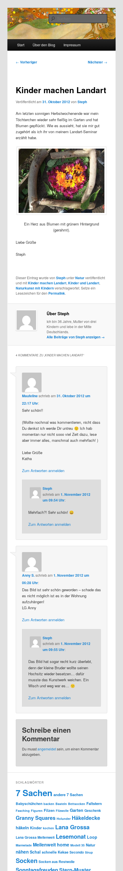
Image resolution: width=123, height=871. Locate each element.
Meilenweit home (51, 844)
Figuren (37, 810)
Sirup (89, 852)
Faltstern (94, 803)
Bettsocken (76, 804)
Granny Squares (35, 818)
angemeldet (46, 748)
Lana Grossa (72, 827)
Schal (35, 852)
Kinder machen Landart (47, 282)
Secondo (77, 852)
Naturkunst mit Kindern (35, 288)
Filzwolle (62, 810)
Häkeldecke (86, 818)
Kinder (36, 827)
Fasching (23, 810)
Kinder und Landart (83, 282)
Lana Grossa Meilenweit (35, 837)
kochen (48, 828)
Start (20, 44)
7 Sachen (34, 793)
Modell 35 (77, 845)
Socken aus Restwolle (57, 861)
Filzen (49, 810)
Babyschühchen (29, 803)
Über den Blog (44, 44)
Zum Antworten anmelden (43, 470)
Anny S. (28, 575)
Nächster (97, 62)
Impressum (72, 44)
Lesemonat (71, 836)
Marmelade (24, 845)
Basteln (61, 804)
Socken (26, 860)
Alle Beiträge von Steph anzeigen (76, 336)
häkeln (22, 827)
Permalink (56, 293)
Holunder (64, 818)
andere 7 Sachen (68, 794)
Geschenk (92, 810)
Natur (79, 277)
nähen (22, 852)
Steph (82, 101)
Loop (92, 837)
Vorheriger (26, 62)
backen (48, 804)
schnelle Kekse (55, 852)
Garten (76, 810)
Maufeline (30, 395)
